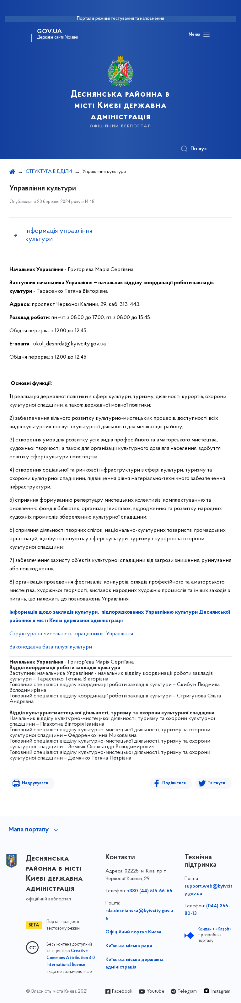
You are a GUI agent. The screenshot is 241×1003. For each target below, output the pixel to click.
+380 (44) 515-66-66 (149, 891)
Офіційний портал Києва (133, 932)
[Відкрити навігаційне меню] (206, 35)
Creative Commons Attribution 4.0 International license (70, 958)
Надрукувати (35, 783)
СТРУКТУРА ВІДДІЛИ (49, 171)
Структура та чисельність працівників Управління (71, 634)
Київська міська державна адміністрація (134, 963)
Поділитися (174, 783)
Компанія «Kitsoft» (215, 929)
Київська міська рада (128, 945)
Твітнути (216, 783)
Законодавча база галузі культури (50, 647)
